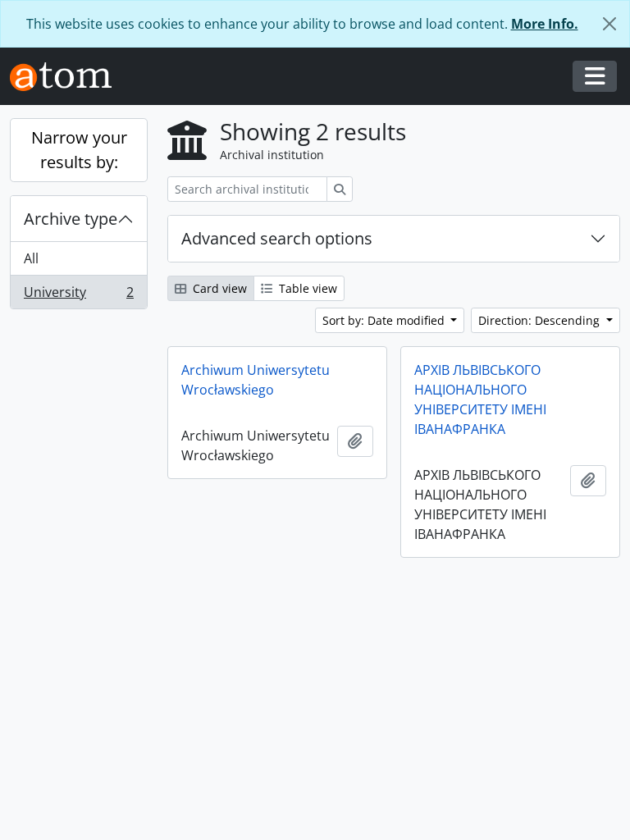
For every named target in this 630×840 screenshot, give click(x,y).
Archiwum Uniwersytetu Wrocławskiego (255, 380)
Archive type (70, 219)
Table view (306, 288)
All (31, 258)
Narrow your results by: (79, 149)
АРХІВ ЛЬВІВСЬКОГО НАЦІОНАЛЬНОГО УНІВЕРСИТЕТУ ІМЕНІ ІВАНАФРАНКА (480, 399)
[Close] (609, 24)
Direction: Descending (540, 320)
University (78, 295)
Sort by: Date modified (385, 320)
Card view (218, 288)
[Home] (67, 77)
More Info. (544, 24)
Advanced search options (276, 238)
